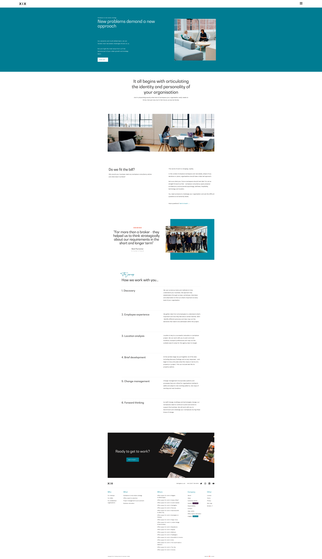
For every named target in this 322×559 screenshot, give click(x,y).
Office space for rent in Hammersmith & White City (168, 511)
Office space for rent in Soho (165, 540)
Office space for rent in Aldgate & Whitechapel (166, 496)
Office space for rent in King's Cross (167, 519)
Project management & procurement (133, 500)
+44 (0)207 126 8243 (193, 483)
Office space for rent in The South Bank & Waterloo (169, 543)
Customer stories (192, 500)
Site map (209, 503)
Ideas (189, 498)
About (189, 495)
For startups (111, 495)
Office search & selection (130, 498)
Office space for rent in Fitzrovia (166, 508)
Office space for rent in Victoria (166, 549)
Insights (190, 516)
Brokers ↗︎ (210, 506)
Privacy (209, 500)
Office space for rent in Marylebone (167, 527)
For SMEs (110, 498)
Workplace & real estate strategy (132, 495)
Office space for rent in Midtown (166, 532)
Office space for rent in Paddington (167, 534)
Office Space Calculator (194, 513)
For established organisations (112, 501)
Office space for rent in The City (166, 547)
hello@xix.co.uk (180, 483)
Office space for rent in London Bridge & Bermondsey (168, 523)
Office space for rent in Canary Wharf (168, 500)
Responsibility (191, 506)
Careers (190, 503)
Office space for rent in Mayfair (166, 529)
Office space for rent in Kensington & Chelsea (167, 516)
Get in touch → (184, 203)
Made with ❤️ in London (209, 556)
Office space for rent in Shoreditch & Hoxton (170, 537)
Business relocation (128, 503)
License (209, 495)
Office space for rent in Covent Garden (168, 502)
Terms (208, 498)
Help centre (191, 511)
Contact (190, 508)
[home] (23, 3)
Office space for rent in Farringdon (167, 505)
